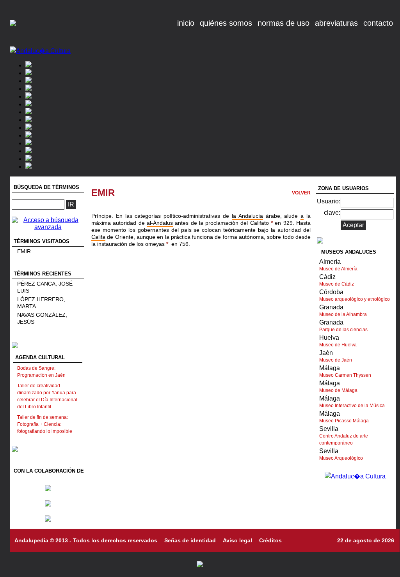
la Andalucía (247, 216)
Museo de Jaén (335, 360)
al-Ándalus (160, 223)
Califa (98, 237)
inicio (185, 23)
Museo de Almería (338, 269)
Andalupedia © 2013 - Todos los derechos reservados (85, 540)
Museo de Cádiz (336, 284)
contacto (378, 23)
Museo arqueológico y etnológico (354, 299)
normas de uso (283, 23)
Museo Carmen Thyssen (345, 375)
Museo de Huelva (338, 345)
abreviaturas (336, 23)
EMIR (24, 251)
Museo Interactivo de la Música (352, 405)
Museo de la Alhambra (343, 314)
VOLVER (301, 193)
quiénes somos (226, 23)
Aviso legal (237, 540)
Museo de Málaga (338, 390)
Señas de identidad (190, 540)
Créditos (270, 540)
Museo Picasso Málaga (344, 420)
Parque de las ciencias (343, 329)
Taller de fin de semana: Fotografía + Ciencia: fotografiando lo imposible (44, 424)
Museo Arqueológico (341, 458)
